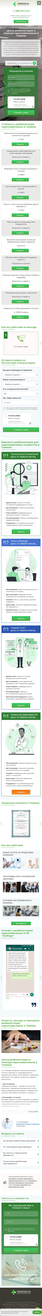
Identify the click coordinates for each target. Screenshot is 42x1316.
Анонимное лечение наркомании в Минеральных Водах (21, 1180)
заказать (20, 144)
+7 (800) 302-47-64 (21, 10)
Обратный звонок (21, 21)
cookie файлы (14, 1311)
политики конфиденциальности (20, 92)
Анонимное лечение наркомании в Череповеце (23, 1182)
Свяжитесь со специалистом (19, 63)
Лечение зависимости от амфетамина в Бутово (20, 1186)
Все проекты (21, 923)
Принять (37, 1312)
